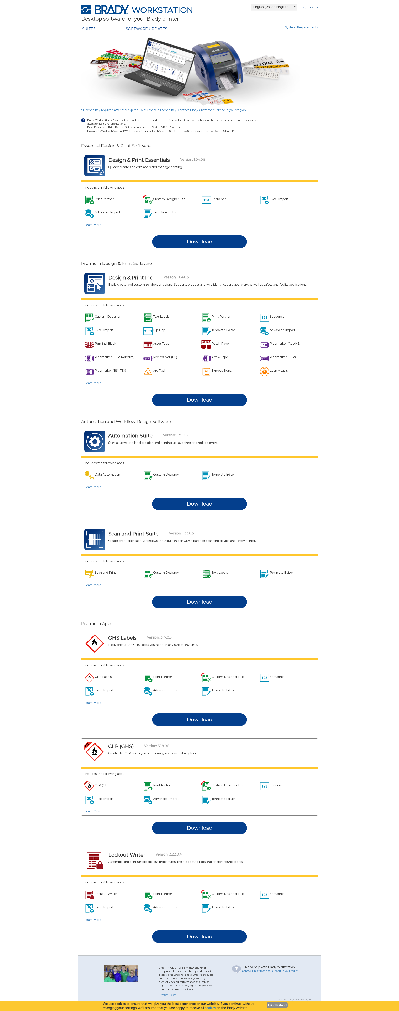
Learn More (92, 225)
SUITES (89, 29)
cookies (210, 1008)
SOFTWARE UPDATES (146, 29)
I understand (277, 1005)
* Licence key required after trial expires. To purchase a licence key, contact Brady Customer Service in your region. (163, 110)
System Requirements (301, 27)
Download (199, 242)
